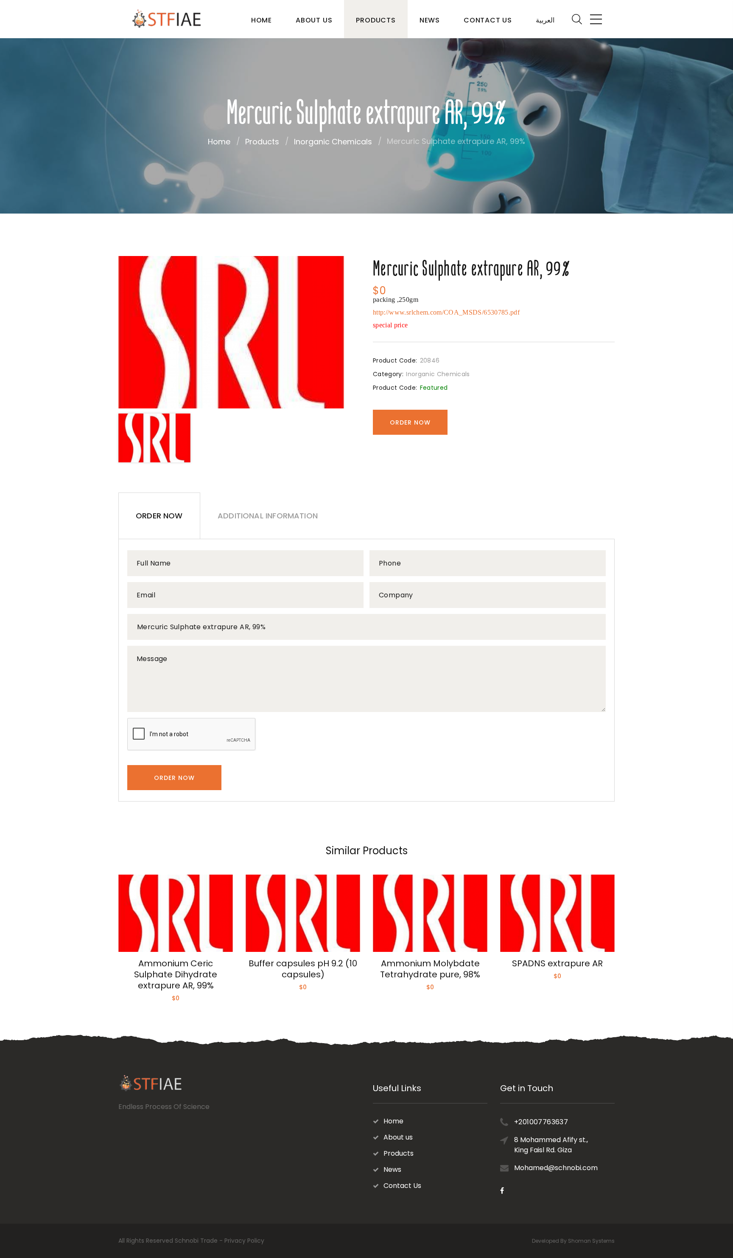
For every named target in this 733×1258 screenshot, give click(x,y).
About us (314, 20)
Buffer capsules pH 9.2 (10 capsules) (303, 968)
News (430, 20)
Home (261, 20)
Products (375, 20)
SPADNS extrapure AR (557, 963)
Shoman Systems (591, 1240)
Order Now (410, 422)
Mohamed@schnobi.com (556, 1168)
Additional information (268, 515)
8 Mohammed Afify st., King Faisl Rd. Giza (551, 1145)
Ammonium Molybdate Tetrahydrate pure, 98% (430, 968)
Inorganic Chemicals (333, 141)
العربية (545, 20)
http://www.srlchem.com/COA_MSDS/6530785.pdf (446, 312)
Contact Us (488, 20)
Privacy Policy (244, 1240)
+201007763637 (541, 1122)
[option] (231, 332)
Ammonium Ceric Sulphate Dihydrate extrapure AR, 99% (175, 974)
